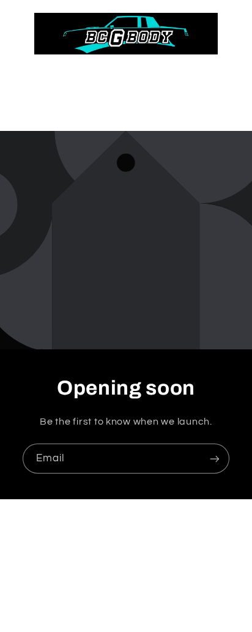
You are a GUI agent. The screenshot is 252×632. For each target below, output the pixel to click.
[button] (125, 106)
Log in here (175, 599)
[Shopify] (184, 577)
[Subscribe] (215, 459)
